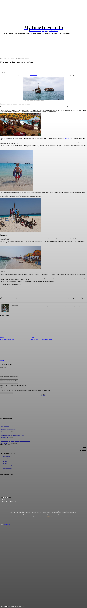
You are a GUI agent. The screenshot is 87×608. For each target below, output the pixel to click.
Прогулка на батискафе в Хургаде (7, 339)
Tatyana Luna (4, 501)
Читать (84, 447)
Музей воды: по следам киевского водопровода (14, 499)
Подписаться (83, 450)
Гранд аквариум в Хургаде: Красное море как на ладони (12, 361)
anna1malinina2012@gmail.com (47, 516)
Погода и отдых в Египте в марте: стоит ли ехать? (41, 339)
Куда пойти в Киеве (6, 497)
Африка (2, 337)
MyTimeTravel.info (6, 524)
